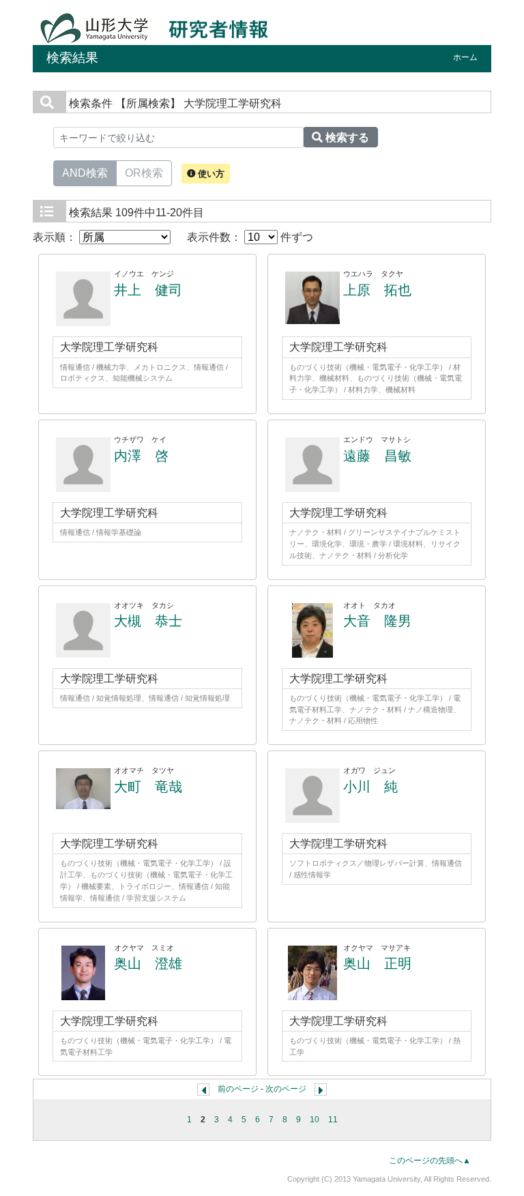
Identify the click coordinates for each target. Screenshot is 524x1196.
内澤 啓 (141, 455)
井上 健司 (148, 289)
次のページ (285, 1089)
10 (314, 1119)
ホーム (465, 57)
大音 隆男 (377, 620)
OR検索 (144, 173)
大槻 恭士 (148, 620)
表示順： (56, 237)
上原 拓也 (377, 289)
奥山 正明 (377, 963)
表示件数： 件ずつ (250, 237)
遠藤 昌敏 (377, 455)
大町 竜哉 (148, 786)
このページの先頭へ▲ (430, 1160)
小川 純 (370, 786)
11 (333, 1119)
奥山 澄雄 (148, 963)
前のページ (238, 1089)
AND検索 (85, 173)
